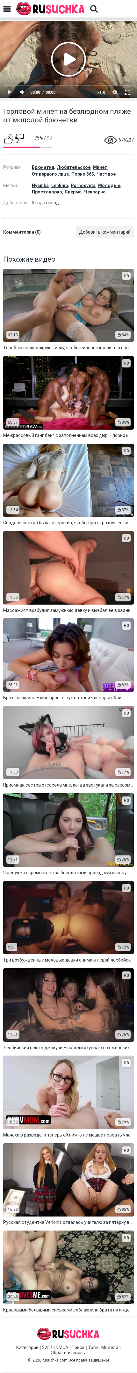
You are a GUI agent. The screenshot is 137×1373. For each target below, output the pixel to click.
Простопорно (47, 191)
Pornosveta (83, 185)
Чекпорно (95, 191)
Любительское (73, 167)
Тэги (93, 1347)
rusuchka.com (55, 1360)
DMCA (62, 1347)
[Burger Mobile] (7, 9)
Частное (106, 174)
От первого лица (50, 174)
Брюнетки (43, 167)
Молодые (109, 185)
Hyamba (40, 185)
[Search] (94, 9)
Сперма (73, 191)
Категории (27, 1347)
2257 (47, 1347)
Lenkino (59, 185)
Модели (109, 1347)
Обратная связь (68, 1352)
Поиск (78, 1347)
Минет (100, 167)
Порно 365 (82, 174)
